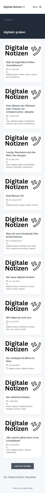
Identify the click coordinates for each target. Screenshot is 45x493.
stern (17, 329)
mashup (9, 124)
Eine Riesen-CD (15, 195)
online (27, 74)
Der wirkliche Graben (18, 397)
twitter (15, 289)
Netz (34, 246)
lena (12, 329)
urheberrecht (29, 124)
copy (8, 121)
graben (22, 205)
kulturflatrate (29, 121)
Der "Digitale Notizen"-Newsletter (20, 477)
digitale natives (15, 368)
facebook (23, 246)
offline (21, 74)
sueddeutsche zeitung (19, 248)
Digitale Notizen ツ (14, 6)
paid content (18, 124)
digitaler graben (12, 74)
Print (8, 248)
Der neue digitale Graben (20, 277)
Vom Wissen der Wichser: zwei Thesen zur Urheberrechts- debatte (21, 108)
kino (29, 246)
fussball (31, 327)
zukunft (35, 205)
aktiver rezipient (12, 406)
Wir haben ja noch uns (18, 317)
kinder (28, 205)
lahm (8, 329)
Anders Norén (27, 488)
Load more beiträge (22, 466)
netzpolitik (17, 167)
